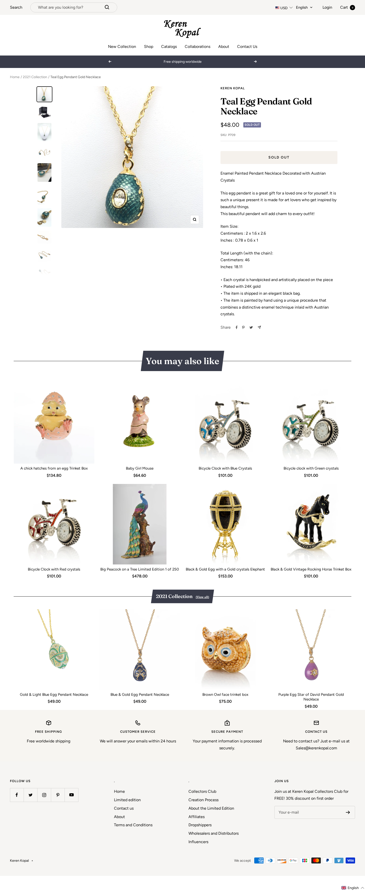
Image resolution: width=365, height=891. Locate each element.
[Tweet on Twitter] (251, 327)
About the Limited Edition (211, 808)
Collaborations (197, 46)
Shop (148, 46)
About (223, 46)
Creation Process (203, 799)
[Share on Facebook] (237, 327)
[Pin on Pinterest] (243, 327)
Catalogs (169, 46)
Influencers (198, 841)
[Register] (348, 812)
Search (16, 7)
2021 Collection (35, 77)
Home (15, 77)
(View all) (202, 597)
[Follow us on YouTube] (71, 795)
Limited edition (127, 799)
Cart (346, 7)
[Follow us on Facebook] (17, 795)
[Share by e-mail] (259, 327)
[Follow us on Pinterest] (58, 795)
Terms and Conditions (133, 825)
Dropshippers (200, 825)
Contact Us (247, 46)
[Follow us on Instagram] (44, 795)
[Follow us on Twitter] (30, 795)
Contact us (124, 808)
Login (327, 7)
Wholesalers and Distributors (213, 833)
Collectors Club (202, 791)
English (302, 7)
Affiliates (196, 816)
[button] (353, 888)
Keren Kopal (232, 88)
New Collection (122, 46)
